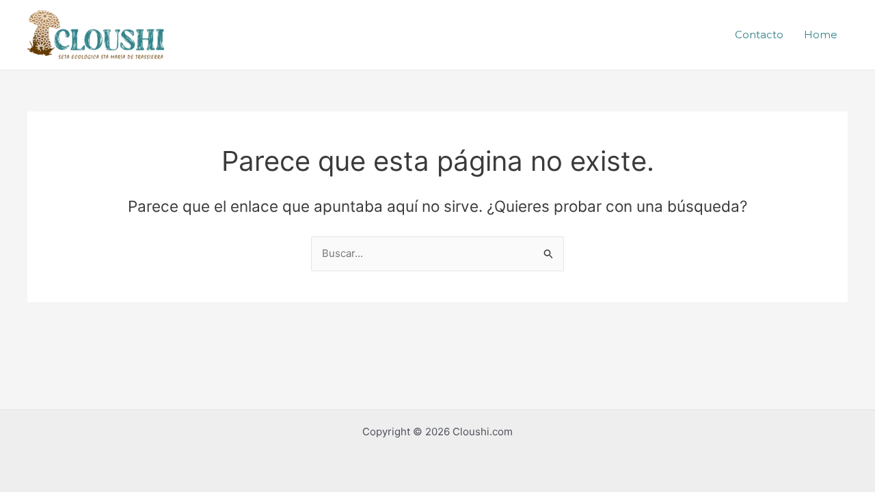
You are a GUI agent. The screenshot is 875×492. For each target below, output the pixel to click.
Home (820, 34)
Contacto (759, 34)
